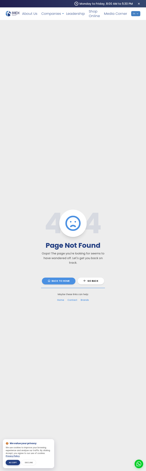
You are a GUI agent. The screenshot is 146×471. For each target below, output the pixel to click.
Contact (72, 300)
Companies (51, 13)
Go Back (93, 281)
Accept (13, 462)
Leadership (75, 13)
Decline (29, 462)
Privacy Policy (13, 456)
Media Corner (115, 13)
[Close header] (138, 3)
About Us (29, 13)
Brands (85, 300)
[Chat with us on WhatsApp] (139, 464)
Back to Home (61, 281)
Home (60, 300)
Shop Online (94, 13)
